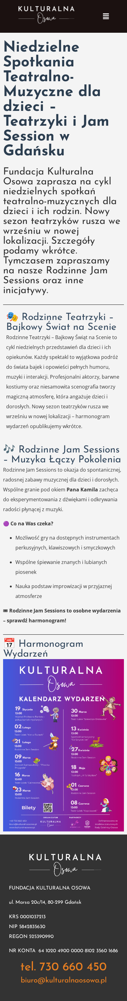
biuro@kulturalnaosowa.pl (64, 980)
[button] (105, 16)
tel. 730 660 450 (63, 967)
